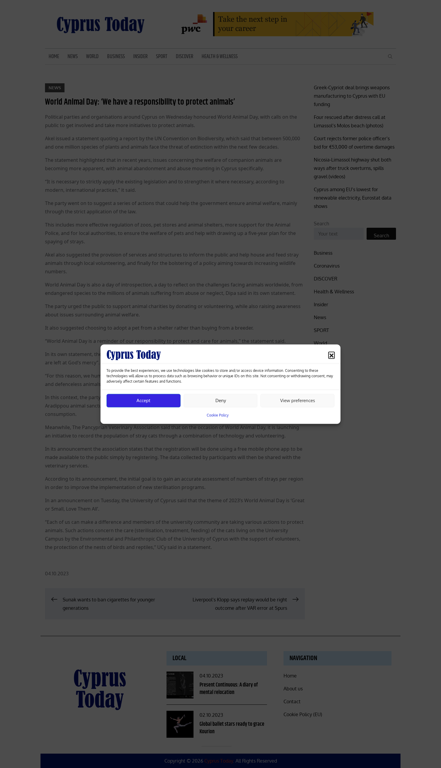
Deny (220, 400)
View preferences (297, 400)
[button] (331, 355)
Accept (143, 400)
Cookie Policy (218, 415)
